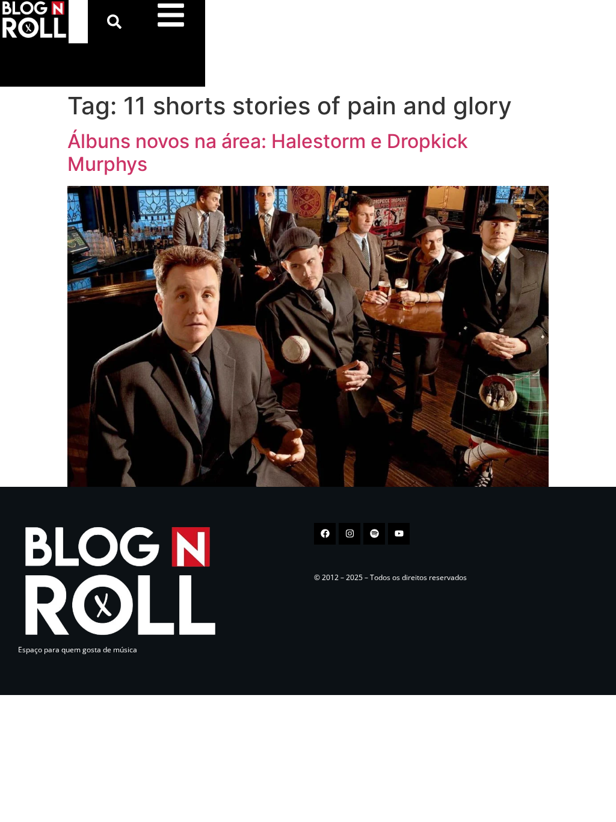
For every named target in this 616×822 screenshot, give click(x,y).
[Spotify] (374, 534)
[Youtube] (399, 534)
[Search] (117, 21)
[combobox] (78, 21)
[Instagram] (349, 534)
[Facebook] (325, 534)
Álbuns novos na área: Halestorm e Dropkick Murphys (267, 152)
